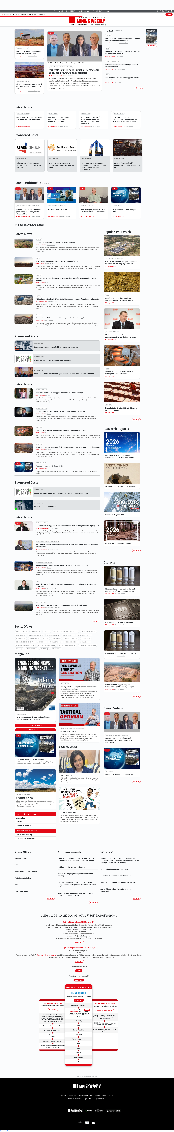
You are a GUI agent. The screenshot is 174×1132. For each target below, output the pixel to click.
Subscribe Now (5, 1131)
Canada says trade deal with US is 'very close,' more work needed (60, 411)
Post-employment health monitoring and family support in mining (127, 165)
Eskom (19, 822)
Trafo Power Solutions (23, 878)
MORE (138, 88)
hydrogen (85, 638)
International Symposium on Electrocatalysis (118, 882)
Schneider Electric (21, 858)
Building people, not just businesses (71, 867)
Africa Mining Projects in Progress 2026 (120, 486)
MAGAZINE (32, 14)
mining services (71, 642)
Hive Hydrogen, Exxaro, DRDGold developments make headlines (29, 118)
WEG (16, 865)
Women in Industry (23, 825)
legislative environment (24, 642)
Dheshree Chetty (66, 775)
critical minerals (88, 631)
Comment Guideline (74, 1099)
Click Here (78, 980)
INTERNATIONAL (83, 25)
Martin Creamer (69, 75)
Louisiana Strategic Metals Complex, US (120, 653)
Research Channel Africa (46, 955)
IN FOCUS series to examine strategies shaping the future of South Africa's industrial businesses (94, 166)
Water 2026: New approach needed (118, 543)
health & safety (70, 638)
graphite (56, 638)
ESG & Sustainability (24, 835)
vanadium (55, 649)
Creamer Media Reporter (34, 91)
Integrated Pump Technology (25, 871)
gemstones (34, 638)
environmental (52, 635)
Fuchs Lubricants (21, 891)
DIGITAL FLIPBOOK (35, 725)
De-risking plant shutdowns (45, 506)
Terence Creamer (53, 549)
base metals (20, 631)
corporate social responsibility (64, 631)
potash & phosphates (45, 645)
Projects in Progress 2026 (115, 515)
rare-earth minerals (87, 645)
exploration (67, 635)
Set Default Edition (98, 25)
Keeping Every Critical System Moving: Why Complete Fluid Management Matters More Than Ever (77, 884)
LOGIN (169, 14)
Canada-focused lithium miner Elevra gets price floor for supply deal (62, 318)
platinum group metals (24, 645)
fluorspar (20, 638)
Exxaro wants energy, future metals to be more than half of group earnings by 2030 (67, 526)
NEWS (18, 14)
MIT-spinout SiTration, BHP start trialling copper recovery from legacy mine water (67, 299)
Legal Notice (88, 1099)
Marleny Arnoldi (121, 69)
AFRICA (72, 25)
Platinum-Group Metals (25, 838)
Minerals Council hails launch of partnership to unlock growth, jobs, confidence (74, 71)
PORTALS (24, 14)
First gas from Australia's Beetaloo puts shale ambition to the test (61, 430)
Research (41, 14)
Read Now (151, 45)
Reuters (121, 56)
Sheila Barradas (121, 593)
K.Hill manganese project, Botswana (119, 622)
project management (66, 645)
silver (18, 649)
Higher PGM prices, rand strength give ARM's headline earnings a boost (29, 86)
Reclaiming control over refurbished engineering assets (56, 347)
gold (45, 638)
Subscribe (78, 942)
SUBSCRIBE (52, 1009)
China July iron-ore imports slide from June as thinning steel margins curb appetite (68, 447)
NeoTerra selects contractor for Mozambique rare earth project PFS (61, 605)
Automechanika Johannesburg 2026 (114, 869)
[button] (51, 33)
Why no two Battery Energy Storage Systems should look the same (61, 165)
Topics (63, 1095)
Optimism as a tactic (68, 732)
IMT (16, 885)
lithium (41, 642)
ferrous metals (83, 635)
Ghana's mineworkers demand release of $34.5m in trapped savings (62, 565)
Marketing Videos (85, 1095)
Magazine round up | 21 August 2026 (124, 211)
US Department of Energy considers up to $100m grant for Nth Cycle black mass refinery (125, 119)
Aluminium (20, 818)
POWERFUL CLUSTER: (24, 798)
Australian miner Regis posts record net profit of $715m (57, 261)
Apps (111, 1095)
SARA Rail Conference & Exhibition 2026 (116, 876)
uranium (44, 649)
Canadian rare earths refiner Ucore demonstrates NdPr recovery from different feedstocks (92, 120)
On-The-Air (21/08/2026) (57, 209)
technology (31, 649)
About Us (72, 1095)
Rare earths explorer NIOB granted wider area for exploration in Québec (58, 119)
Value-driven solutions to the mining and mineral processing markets (28, 165)
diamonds (19, 635)
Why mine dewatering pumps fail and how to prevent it (55, 360)
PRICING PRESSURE (68, 813)
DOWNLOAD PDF (34, 730)
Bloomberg (50, 320)
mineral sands (55, 642)
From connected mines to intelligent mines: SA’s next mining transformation (64, 373)
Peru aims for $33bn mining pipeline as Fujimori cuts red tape (59, 393)
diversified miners (35, 635)
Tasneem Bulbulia (32, 56)
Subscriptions (100, 1095)
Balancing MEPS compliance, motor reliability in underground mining (61, 493)
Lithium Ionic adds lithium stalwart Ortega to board (55, 242)
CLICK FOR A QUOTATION (104, 1010)
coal (46, 631)
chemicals (34, 631)
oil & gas (85, 642)
